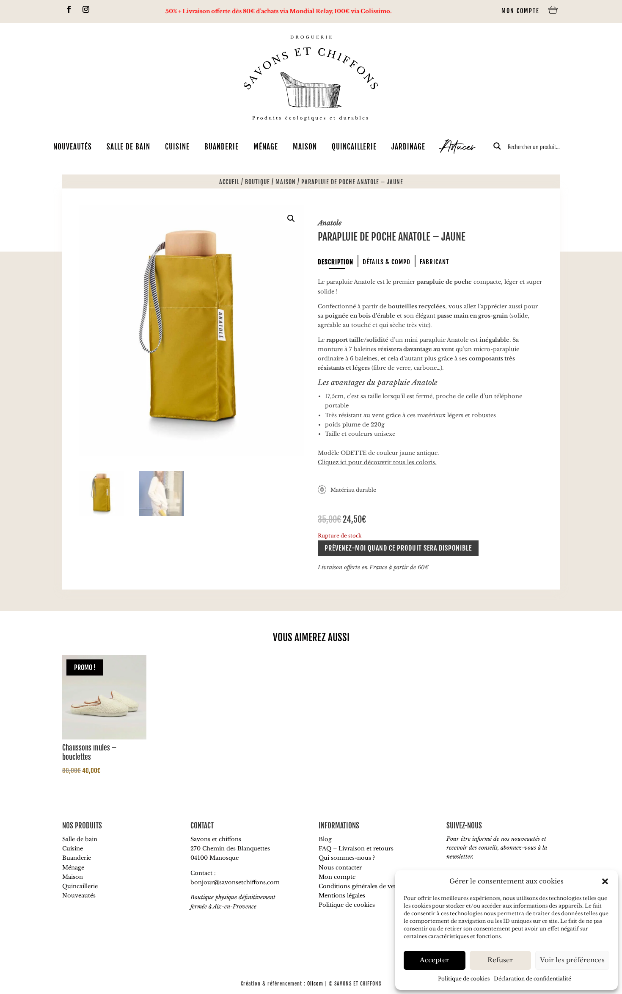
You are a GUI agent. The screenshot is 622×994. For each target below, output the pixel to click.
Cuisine (177, 146)
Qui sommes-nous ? (347, 857)
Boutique (257, 182)
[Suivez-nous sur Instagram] (86, 9)
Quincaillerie (354, 146)
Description (335, 262)
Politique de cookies (464, 978)
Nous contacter (340, 867)
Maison (305, 146)
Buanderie (221, 146)
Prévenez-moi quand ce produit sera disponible (398, 548)
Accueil (229, 182)
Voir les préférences (572, 960)
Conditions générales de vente (361, 886)
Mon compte (520, 10)
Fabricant (434, 262)
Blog (325, 839)
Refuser (500, 960)
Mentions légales (342, 895)
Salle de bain (128, 146)
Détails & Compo (386, 262)
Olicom (315, 983)
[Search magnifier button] (497, 146)
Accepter (434, 960)
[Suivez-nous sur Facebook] (69, 9)
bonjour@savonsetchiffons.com (235, 882)
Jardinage (408, 146)
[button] (605, 881)
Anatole (329, 223)
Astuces (457, 148)
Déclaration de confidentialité (532, 978)
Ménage (265, 146)
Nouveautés (72, 146)
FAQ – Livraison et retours (356, 848)
